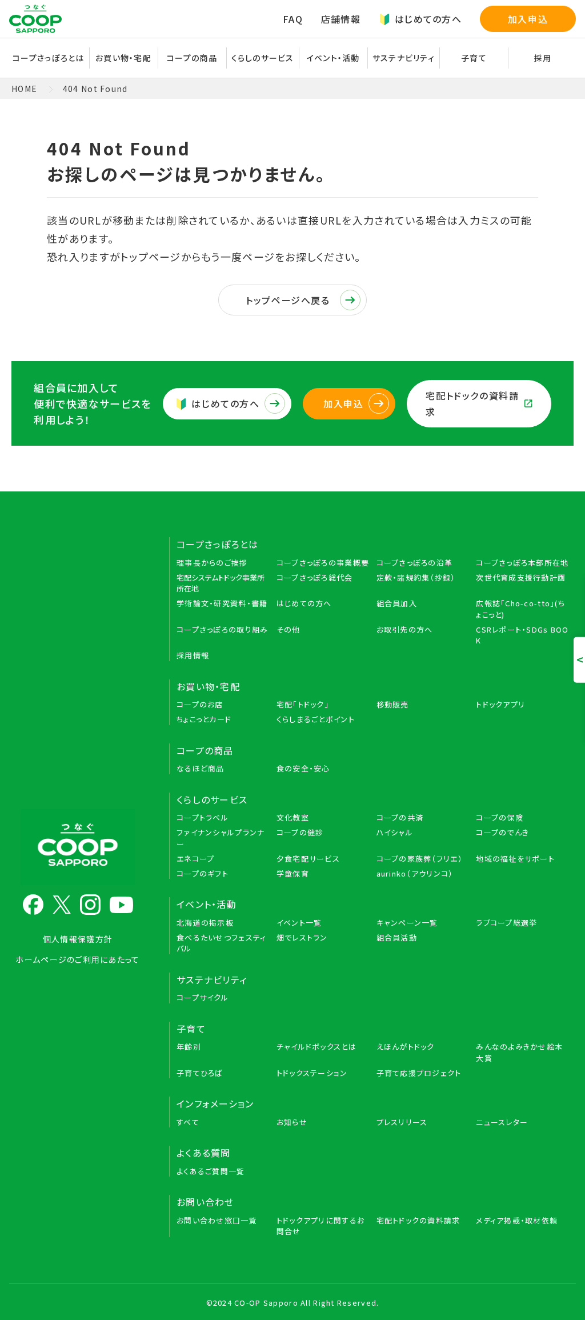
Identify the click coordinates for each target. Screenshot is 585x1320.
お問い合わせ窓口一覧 (217, 1220)
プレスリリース (402, 1122)
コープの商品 (205, 750)
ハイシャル (394, 832)
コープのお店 (200, 704)
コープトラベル (203, 817)
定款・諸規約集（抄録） (416, 577)
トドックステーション (312, 1072)
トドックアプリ (500, 704)
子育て (191, 1028)
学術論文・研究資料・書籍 (222, 603)
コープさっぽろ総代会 (315, 577)
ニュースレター (502, 1122)
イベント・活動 (207, 904)
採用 (543, 57)
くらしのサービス (212, 799)
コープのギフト (203, 873)
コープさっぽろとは (218, 544)
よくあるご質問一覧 (211, 1171)
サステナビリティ (403, 57)
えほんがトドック (405, 1046)
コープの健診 (300, 832)
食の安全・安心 (303, 768)
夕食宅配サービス (308, 858)
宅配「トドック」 (303, 704)
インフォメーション (215, 1103)
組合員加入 (396, 603)
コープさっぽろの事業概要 (323, 562)
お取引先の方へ (404, 629)
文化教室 (293, 817)
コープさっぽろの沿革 (414, 562)
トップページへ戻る (288, 300)
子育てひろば (200, 1072)
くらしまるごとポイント (316, 719)
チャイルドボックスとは (316, 1046)
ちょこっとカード (204, 719)
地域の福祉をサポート (515, 858)
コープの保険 (499, 817)
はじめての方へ (428, 19)
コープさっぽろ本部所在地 (522, 562)
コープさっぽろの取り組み (222, 629)
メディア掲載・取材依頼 (517, 1220)
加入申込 (528, 19)
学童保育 (293, 873)
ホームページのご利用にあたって (77, 959)
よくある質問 (204, 1152)
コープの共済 (400, 817)
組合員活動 (396, 937)
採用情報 (193, 655)
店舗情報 (340, 19)
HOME (24, 88)
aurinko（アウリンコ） (415, 873)
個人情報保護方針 (78, 939)
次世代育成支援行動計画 (521, 577)
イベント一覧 (299, 922)
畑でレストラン (302, 937)
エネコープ (195, 858)
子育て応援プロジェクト (419, 1072)
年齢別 (189, 1046)
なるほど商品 (201, 768)
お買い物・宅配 (208, 686)
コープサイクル (203, 997)
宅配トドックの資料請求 (472, 404)
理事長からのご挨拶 (212, 562)
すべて (188, 1122)
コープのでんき (502, 832)
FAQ (293, 19)
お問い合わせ (205, 1202)
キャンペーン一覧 (407, 922)
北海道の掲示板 (205, 922)
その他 (288, 629)
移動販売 (392, 704)
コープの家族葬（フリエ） (419, 858)
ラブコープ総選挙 (506, 922)
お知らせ (292, 1122)
